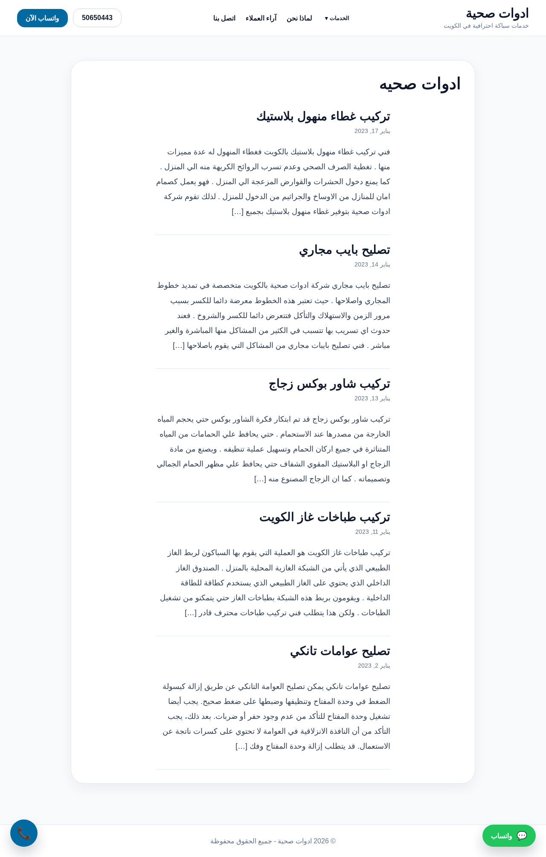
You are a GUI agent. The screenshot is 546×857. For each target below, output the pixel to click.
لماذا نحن (299, 18)
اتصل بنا (224, 18)
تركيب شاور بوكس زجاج (329, 383)
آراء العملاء (261, 18)
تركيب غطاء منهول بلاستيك (323, 116)
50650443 (97, 17)
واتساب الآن (42, 18)
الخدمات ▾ (337, 18)
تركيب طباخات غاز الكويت (324, 517)
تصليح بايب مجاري (344, 249)
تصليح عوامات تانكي (340, 650)
